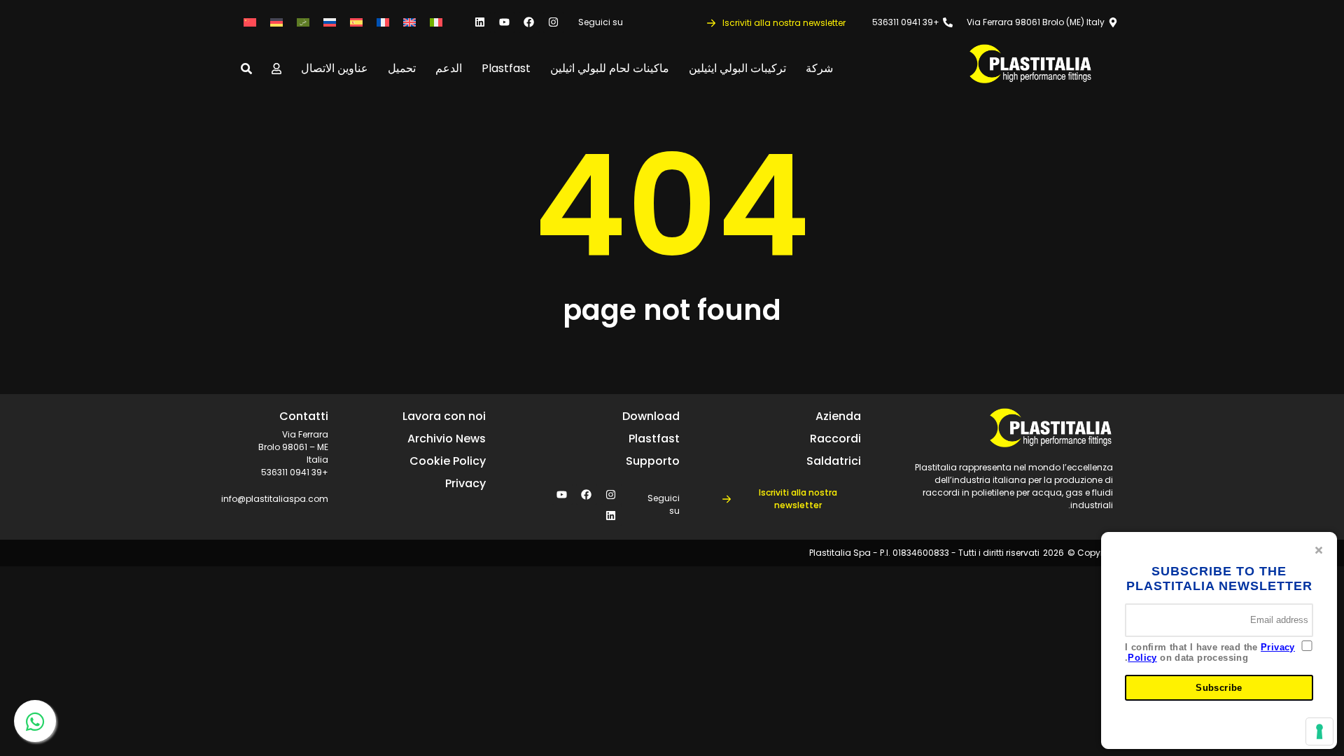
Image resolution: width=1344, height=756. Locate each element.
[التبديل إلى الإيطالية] (436, 22)
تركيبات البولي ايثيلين (737, 68)
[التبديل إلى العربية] (303, 22)
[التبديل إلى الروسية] (329, 22)
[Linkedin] (480, 22)
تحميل (402, 68)
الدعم (448, 68)
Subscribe (1219, 687)
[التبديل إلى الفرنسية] (383, 22)
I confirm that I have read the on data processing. (1210, 653)
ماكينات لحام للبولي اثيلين (609, 68)
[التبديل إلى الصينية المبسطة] (250, 22)
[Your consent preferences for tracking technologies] (1319, 731)
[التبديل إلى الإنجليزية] (409, 22)
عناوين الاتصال (334, 68)
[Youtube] (504, 22)
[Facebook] (529, 22)
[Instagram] (553, 22)
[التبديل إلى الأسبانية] (356, 22)
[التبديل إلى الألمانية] (276, 22)
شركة (819, 68)
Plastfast (506, 68)
